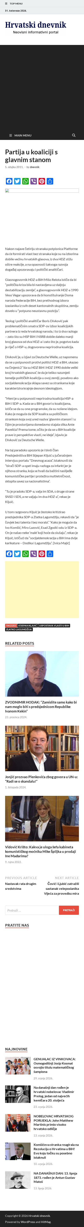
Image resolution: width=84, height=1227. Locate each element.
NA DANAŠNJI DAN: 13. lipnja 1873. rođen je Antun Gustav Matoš (55, 1177)
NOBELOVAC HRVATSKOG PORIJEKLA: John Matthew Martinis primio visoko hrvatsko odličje (54, 1122)
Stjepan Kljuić (27, 625)
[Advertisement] (42, 87)
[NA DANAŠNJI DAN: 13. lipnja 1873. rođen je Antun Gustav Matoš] (18, 1174)
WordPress (28, 1222)
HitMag (46, 1222)
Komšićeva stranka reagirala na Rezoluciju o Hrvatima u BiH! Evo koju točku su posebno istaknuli (56, 1151)
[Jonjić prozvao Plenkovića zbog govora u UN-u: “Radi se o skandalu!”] (42, 750)
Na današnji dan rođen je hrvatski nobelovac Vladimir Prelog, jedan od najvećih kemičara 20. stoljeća (54, 1093)
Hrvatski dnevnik (39, 1215)
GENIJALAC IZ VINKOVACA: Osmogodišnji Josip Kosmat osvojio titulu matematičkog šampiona (55, 1065)
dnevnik (34, 167)
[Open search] (74, 135)
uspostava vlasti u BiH (54, 625)
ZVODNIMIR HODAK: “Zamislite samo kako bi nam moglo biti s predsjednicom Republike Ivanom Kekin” (41, 706)
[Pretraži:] (42, 910)
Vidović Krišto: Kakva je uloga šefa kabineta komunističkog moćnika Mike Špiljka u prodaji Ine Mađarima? (40, 851)
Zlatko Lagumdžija (19, 629)
